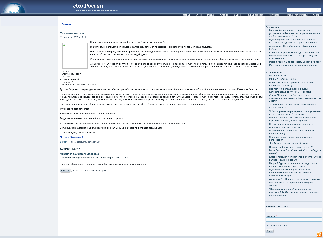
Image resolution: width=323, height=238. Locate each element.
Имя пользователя (278, 206)
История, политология (296, 15)
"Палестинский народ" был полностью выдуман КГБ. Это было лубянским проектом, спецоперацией (294, 192)
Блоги (198, 15)
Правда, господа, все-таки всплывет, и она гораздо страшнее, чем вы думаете (292, 119)
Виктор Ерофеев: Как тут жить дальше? (291, 147)
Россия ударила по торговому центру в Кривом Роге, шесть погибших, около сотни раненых (295, 63)
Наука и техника (254, 15)
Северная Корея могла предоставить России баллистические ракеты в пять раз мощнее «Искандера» (294, 55)
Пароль (271, 216)
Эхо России (88, 5)
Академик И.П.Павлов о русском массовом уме (295, 179)
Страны (224, 15)
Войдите (64, 142)
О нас (316, 15)
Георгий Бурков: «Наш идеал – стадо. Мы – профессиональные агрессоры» (293, 165)
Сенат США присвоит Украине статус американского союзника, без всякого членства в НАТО (295, 98)
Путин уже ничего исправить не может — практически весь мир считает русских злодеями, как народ (291, 172)
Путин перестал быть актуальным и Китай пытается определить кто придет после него (293, 41)
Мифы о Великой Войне (282, 78)
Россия (210, 15)
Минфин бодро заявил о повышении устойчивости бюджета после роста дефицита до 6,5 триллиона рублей (294, 33)
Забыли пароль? (278, 225)
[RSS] (319, 234)
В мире (237, 15)
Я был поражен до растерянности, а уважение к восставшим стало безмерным (295, 113)
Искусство (274, 15)
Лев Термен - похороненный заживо (289, 143)
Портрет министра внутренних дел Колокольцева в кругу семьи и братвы (290, 90)
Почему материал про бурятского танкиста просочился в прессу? (293, 84)
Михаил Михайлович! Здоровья (80, 153)
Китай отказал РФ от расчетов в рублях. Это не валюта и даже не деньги (295, 158)
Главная (186, 15)
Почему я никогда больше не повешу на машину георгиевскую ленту (291, 125)
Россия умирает (278, 75)
